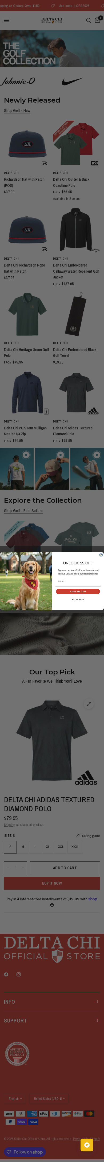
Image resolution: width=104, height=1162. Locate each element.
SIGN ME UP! (78, 591)
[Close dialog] (101, 554)
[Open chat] (87, 1145)
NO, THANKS (78, 599)
